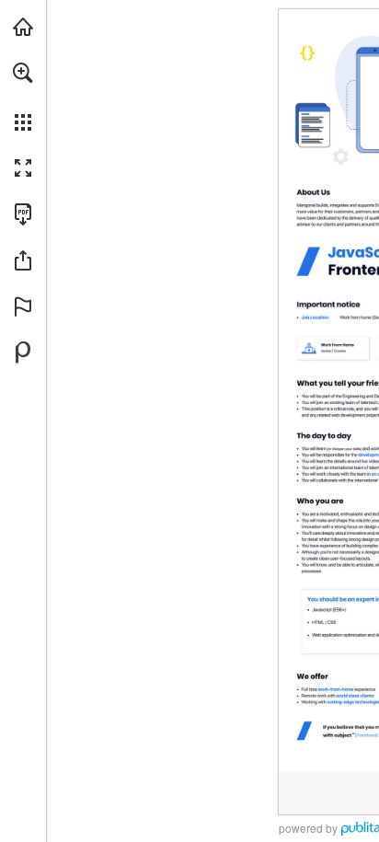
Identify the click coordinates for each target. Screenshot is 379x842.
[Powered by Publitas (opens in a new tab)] (23, 352)
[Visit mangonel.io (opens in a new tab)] (23, 27)
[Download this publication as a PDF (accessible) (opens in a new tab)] (23, 214)
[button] (23, 73)
